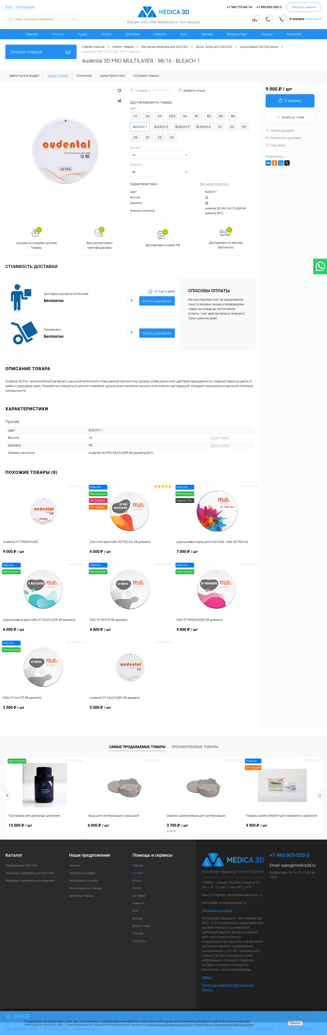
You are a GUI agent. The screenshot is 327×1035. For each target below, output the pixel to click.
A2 (147, 116)
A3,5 (172, 116)
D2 (232, 127)
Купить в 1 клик (293, 117)
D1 (220, 127)
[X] (287, 163)
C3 (159, 137)
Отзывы (267, 34)
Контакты (294, 34)
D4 (135, 137)
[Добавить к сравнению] (119, 101)
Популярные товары (82, 873)
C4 (172, 137)
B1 (197, 116)
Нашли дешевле (282, 130)
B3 (221, 116)
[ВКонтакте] (268, 163)
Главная (32, 34)
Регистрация (25, 7)
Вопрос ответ (237, 34)
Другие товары (220, 437)
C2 (147, 137)
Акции (82, 34)
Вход (8, 7)
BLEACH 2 (161, 127)
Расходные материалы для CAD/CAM (29, 873)
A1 (135, 116)
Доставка (132, 34)
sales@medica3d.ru (298, 865)
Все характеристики (214, 184)
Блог (183, 34)
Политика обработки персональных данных (228, 987)
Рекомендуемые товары (85, 888)
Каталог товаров (26, 52)
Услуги (106, 34)
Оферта (207, 977)
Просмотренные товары (195, 747)
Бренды (207, 34)
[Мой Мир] (280, 163)
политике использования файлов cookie (224, 1024)
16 (206, 197)
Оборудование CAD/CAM (21, 865)
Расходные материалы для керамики (30, 880)
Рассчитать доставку (285, 138)
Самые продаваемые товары (137, 747)
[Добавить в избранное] (119, 91)
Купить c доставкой (157, 301)
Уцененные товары (81, 895)
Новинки (74, 865)
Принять (295, 1023)
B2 (209, 116)
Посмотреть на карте (217, 910)
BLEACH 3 (182, 127)
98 (206, 203)
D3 (244, 127)
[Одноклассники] (274, 163)
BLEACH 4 (203, 127)
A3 (159, 116)
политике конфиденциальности (169, 1024)
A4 (185, 116)
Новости (160, 34)
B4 (233, 116)
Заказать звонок (304, 7)
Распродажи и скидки (83, 880)
